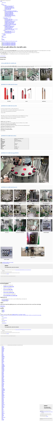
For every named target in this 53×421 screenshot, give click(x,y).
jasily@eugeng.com (4, 320)
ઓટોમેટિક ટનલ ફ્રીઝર (8, 17)
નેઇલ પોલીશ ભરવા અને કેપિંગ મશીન (9, 7)
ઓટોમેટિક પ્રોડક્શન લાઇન (6, 25)
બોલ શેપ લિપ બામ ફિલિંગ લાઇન (9, 14)
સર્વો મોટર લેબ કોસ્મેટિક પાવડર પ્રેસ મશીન (10, 24)
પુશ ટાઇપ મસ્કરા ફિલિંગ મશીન (9, 6)
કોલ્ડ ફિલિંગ (5, 5)
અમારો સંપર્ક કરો (4, 37)
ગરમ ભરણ (4, 10)
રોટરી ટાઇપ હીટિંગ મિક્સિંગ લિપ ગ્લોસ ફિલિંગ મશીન (11, 11)
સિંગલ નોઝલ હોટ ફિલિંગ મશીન (9, 12)
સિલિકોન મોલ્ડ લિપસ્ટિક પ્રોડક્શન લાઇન (10, 15)
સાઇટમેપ (24, 314)
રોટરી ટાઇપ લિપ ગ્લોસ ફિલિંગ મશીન (8, 292)
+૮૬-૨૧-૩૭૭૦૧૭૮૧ (4, 317)
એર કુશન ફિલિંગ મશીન (8, 9)
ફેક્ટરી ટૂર (4, 34)
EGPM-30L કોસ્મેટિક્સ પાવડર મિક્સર (9, 22)
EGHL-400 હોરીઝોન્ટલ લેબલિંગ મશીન (10, 32)
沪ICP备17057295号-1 (15, 314)
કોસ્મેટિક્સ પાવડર (5, 18)
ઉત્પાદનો (3, 4)
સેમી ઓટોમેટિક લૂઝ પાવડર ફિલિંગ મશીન (10, 21)
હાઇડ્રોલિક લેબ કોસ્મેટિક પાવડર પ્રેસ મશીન (7, 262)
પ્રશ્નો (2, 36)
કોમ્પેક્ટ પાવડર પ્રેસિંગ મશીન (8, 19)
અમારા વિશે (3, 33)
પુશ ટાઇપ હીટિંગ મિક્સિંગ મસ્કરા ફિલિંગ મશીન (10, 295)
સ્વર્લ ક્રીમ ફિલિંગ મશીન (8, 8)
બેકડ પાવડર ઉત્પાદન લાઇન (8, 20)
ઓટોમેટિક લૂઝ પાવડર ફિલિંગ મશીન (9, 29)
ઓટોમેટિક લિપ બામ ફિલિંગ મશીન (9, 13)
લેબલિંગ (4, 30)
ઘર (2, 38)
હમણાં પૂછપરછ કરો (2, 306)
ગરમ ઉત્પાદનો (21, 314)
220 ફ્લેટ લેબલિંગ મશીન (8, 31)
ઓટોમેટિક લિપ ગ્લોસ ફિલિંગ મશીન (8, 286)
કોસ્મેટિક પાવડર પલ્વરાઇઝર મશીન (9, 23)
